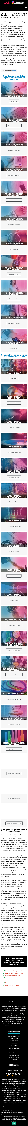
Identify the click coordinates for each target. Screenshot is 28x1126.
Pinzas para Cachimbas (14, 798)
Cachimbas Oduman (14, 600)
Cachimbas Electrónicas (14, 427)
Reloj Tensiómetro (14, 249)
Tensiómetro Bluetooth (14, 274)
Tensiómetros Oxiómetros (14, 224)
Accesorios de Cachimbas (14, 625)
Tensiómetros (14, 101)
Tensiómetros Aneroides (14, 200)
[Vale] (26, 1120)
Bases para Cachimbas (14, 773)
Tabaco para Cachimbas (14, 650)
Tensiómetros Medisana (14, 323)
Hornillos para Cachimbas (14, 724)
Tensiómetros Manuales (14, 175)
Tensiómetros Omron (14, 298)
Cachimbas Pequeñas (14, 477)
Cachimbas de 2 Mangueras (14, 452)
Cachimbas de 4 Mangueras (14, 526)
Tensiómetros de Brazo (14, 125)
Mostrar (14, 70)
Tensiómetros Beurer (14, 348)
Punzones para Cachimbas (14, 823)
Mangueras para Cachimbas (14, 699)
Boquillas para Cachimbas (14, 749)
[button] (26, 8)
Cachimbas (14, 378)
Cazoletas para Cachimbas (14, 674)
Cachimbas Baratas (14, 403)
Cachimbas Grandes (14, 501)
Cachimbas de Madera (14, 576)
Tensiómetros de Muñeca (14, 150)
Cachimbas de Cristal (14, 551)
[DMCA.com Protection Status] (14, 1065)
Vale (14, 1123)
